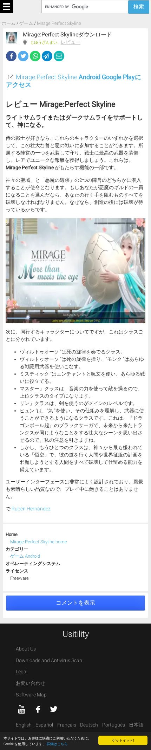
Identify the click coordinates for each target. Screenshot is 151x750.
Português (113, 725)
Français (66, 725)
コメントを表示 (75, 602)
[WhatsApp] (35, 56)
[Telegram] (47, 56)
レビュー (70, 42)
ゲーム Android (25, 556)
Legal (21, 672)
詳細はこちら (57, 744)
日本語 (136, 725)
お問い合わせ (30, 683)
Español (44, 725)
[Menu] (6, 6)
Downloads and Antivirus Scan (49, 660)
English (24, 725)
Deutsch (89, 725)
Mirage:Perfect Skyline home (38, 541)
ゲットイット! (123, 740)
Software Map (31, 695)
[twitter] (54, 709)
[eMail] (59, 56)
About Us (26, 649)
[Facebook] (11, 56)
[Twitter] (23, 56)
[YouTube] (22, 709)
